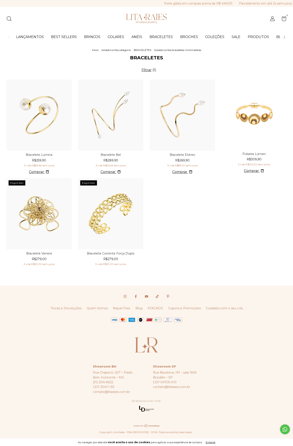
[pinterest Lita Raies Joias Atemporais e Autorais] (168, 296)
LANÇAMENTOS (30, 37)
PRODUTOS (258, 37)
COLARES (116, 37)
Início (95, 50)
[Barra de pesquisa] (10, 19)
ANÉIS (136, 37)
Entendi (210, 442)
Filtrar (147, 70)
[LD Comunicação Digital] (146, 409)
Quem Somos (97, 308)
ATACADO (155, 308)
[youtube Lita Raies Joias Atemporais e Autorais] (146, 296)
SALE (236, 37)
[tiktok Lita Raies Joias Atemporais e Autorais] (157, 296)
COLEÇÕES (214, 37)
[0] (282, 19)
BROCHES (189, 37)
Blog (138, 308)
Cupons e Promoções (184, 308)
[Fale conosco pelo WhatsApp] (285, 429)
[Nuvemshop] (146, 426)
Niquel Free (121, 308)
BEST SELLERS (64, 37)
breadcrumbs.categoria (116, 50)
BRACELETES (161, 37)
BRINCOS (92, 37)
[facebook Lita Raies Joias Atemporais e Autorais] (135, 296)
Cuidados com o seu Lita (224, 308)
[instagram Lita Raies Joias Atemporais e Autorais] (125, 296)
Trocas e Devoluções (66, 308)
